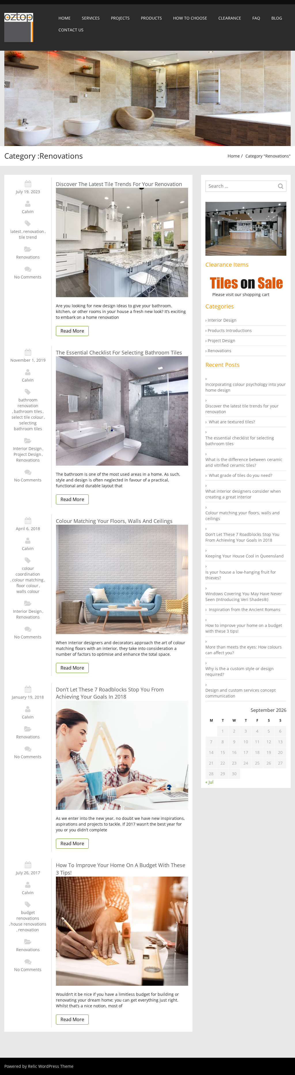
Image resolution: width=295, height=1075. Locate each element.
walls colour (27, 591)
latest (15, 231)
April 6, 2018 (28, 528)
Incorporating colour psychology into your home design (245, 387)
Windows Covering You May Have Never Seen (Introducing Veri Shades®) (243, 596)
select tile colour (27, 417)
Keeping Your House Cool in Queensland (244, 556)
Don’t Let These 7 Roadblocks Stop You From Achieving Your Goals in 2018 (110, 693)
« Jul (209, 782)
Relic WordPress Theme (50, 1066)
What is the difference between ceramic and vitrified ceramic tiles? (243, 462)
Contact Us (71, 30)
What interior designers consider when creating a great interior (243, 494)
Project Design (27, 454)
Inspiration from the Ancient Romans (244, 609)
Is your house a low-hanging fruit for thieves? (240, 575)
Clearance (229, 18)
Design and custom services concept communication (240, 693)
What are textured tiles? (232, 421)
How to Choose (190, 18)
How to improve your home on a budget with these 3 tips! (120, 869)
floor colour (27, 585)
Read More (72, 331)
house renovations (28, 924)
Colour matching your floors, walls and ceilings (114, 520)
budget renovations (27, 915)
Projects (120, 18)
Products (151, 18)
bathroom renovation (28, 402)
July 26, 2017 (28, 872)
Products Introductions (230, 330)
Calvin (28, 211)
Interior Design (27, 448)
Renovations (28, 257)
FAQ (256, 18)
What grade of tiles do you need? (240, 475)
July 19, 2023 (28, 191)
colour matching (28, 580)
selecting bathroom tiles (28, 425)
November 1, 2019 (28, 360)
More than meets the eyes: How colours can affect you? (243, 649)
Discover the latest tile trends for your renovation (119, 184)
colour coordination (28, 571)
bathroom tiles (28, 411)
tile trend (28, 237)
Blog (276, 18)
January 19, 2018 (28, 697)
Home (64, 18)
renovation (33, 231)
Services (91, 18)
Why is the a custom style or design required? (239, 671)
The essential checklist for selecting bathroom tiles (119, 352)
